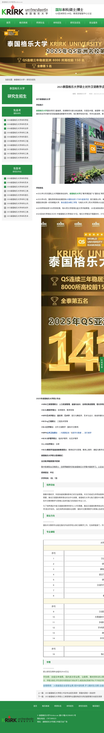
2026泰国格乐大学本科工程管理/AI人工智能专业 (17, 141)
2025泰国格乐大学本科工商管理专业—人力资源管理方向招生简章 (17, 154)
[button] (75, 73)
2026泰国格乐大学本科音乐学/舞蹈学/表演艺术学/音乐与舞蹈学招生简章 (17, 137)
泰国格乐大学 (19, 80)
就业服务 (93, 23)
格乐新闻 (23, 23)
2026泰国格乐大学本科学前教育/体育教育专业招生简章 (17, 120)
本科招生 (57, 23)
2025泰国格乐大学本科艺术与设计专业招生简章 (17, 158)
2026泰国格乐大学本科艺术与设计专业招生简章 (17, 124)
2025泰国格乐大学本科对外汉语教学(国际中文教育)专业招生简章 (17, 149)
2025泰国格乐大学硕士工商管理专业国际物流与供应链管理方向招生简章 (73, 697)
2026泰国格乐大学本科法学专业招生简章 (17, 128)
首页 (8, 23)
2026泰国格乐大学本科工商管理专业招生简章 (17, 133)
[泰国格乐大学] (25, 11)
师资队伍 (40, 23)
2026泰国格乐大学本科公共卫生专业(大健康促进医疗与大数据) (17, 145)
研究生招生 (75, 23)
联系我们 (96, 706)
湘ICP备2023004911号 (67, 715)
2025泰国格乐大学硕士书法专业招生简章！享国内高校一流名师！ (71, 693)
